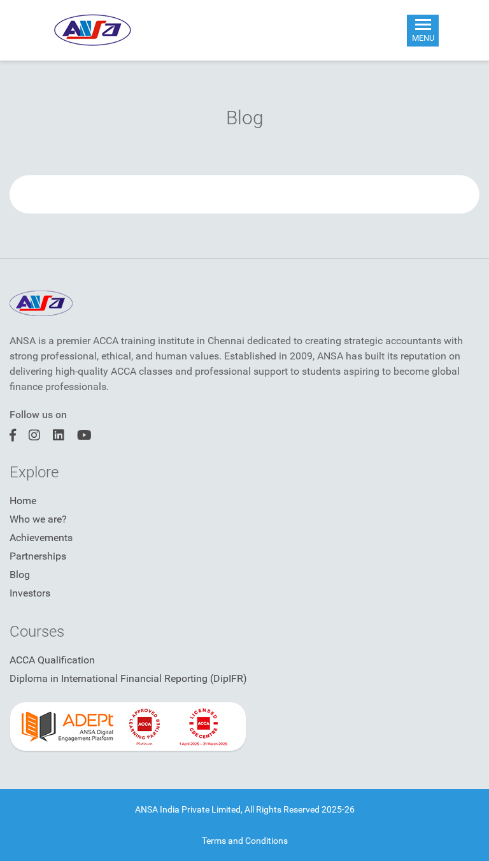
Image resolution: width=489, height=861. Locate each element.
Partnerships (38, 556)
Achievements (41, 538)
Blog (20, 574)
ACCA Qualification (52, 660)
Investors (30, 593)
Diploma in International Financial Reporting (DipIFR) (128, 678)
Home (23, 501)
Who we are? (38, 519)
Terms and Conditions (245, 841)
